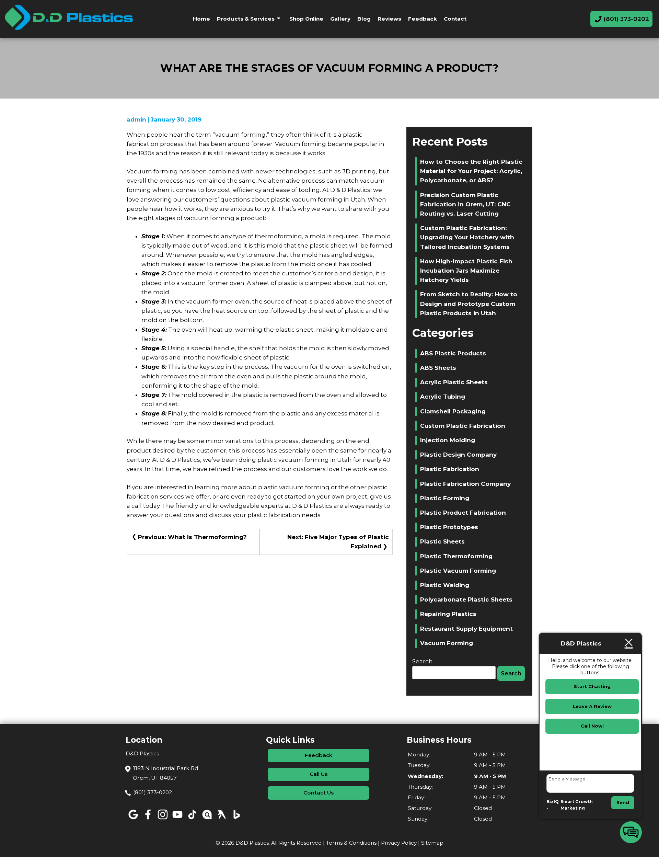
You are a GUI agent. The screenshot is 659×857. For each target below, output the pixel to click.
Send (622, 802)
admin (136, 119)
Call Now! (592, 726)
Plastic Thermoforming (456, 556)
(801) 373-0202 (152, 792)
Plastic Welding (444, 585)
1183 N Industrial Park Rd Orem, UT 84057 (165, 773)
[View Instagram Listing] (162, 819)
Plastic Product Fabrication (463, 512)
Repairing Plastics (448, 613)
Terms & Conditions (351, 842)
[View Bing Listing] (236, 819)
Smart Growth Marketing (576, 805)
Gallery (340, 18)
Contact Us (318, 792)
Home (201, 18)
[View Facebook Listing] (147, 819)
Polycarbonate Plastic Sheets (466, 599)
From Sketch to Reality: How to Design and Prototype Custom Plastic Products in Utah (468, 303)
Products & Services (246, 18)
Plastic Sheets (442, 541)
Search (422, 661)
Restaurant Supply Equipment (466, 628)
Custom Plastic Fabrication (462, 425)
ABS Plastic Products (453, 353)
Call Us (318, 774)
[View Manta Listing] (206, 819)
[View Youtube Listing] (177, 819)
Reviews (389, 18)
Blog (364, 18)
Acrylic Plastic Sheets (454, 382)
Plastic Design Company (458, 454)
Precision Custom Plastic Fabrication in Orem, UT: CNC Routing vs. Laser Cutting (465, 204)
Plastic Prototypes (449, 527)
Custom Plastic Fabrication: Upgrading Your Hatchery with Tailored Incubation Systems (467, 237)
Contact (455, 18)
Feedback (422, 18)
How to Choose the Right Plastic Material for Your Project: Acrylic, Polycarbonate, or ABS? (471, 171)
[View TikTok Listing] (192, 819)
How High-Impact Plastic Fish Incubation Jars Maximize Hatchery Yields (466, 270)
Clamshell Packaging (453, 411)
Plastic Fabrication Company (465, 483)
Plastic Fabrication (449, 469)
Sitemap (432, 842)
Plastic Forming (444, 498)
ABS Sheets (438, 367)
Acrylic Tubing (442, 396)
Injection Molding (447, 440)
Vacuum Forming (446, 643)
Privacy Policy (399, 842)
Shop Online (306, 18)
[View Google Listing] (133, 819)
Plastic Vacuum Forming (458, 570)
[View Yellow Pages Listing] (221, 819)
